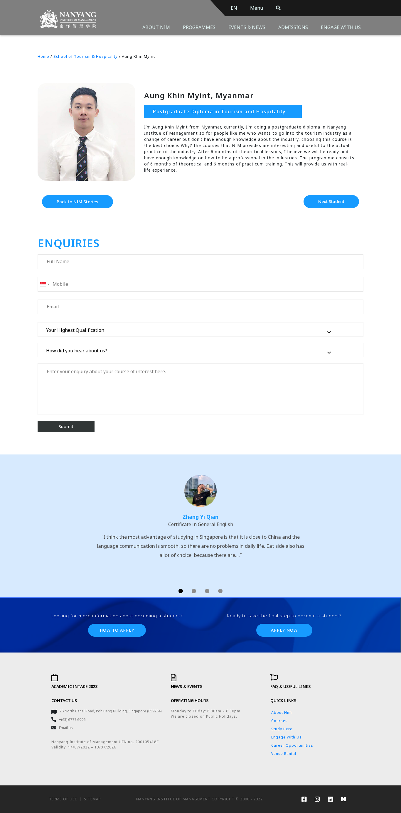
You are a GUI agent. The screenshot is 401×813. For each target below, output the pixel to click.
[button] (77, 201)
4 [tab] (220, 591)
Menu (256, 8)
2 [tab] (194, 591)
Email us (66, 727)
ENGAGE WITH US (341, 27)
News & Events (186, 686)
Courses (279, 720)
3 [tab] (207, 591)
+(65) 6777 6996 (72, 719)
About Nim (281, 712)
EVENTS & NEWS (246, 27)
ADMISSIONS (293, 27)
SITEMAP (92, 799)
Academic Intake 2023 (74, 686)
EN (234, 8)
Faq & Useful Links (290, 686)
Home (43, 56)
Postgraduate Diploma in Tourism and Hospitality (219, 111)
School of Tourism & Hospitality (85, 56)
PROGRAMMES (199, 27)
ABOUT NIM (156, 27)
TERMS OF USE (63, 799)
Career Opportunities (292, 745)
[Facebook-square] (304, 799)
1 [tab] (180, 591)
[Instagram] (317, 799)
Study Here (281, 728)
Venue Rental (283, 753)
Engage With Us (286, 737)
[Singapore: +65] (44, 284)
